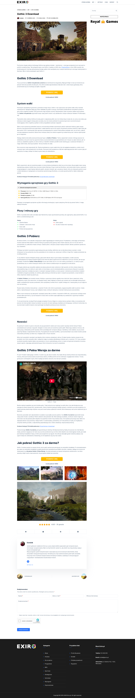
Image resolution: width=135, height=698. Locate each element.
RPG (57, 18)
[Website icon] (28, 561)
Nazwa (20, 596)
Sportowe (47, 671)
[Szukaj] (117, 2)
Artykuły (100, 2)
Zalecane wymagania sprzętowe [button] (28, 187)
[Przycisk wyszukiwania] (116, 10)
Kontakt (112, 2)
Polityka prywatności (76, 660)
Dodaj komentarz (23, 601)
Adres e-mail (56, 596)
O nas (106, 2)
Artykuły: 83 (30, 564)
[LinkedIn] (78, 532)
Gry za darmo (52, 18)
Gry (93, 2)
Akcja (46, 653)
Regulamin (74, 664)
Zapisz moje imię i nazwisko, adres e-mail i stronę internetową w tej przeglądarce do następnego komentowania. (46, 615)
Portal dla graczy (75, 653)
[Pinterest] (60, 532)
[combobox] (103, 10)
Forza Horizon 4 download (47, 426)
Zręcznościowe (49, 685)
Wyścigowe (48, 681)
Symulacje (48, 678)
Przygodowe (48, 664)
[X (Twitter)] (43, 532)
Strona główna (86, 2)
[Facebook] (26, 532)
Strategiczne (48, 674)
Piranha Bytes (65, 67)
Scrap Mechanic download (47, 176)
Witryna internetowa (92, 596)
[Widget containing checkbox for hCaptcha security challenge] (29, 621)
